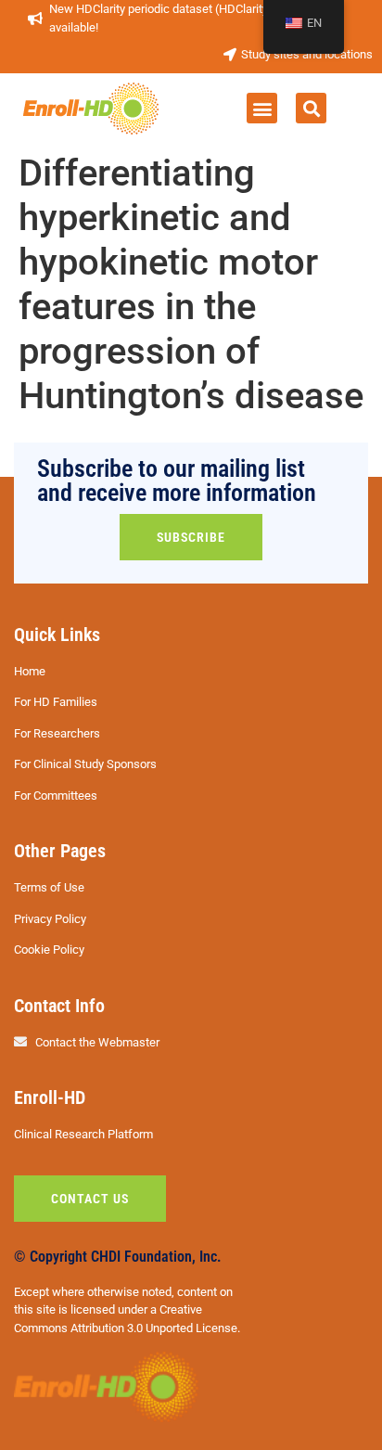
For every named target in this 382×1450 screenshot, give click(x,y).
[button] (262, 108)
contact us (90, 1198)
